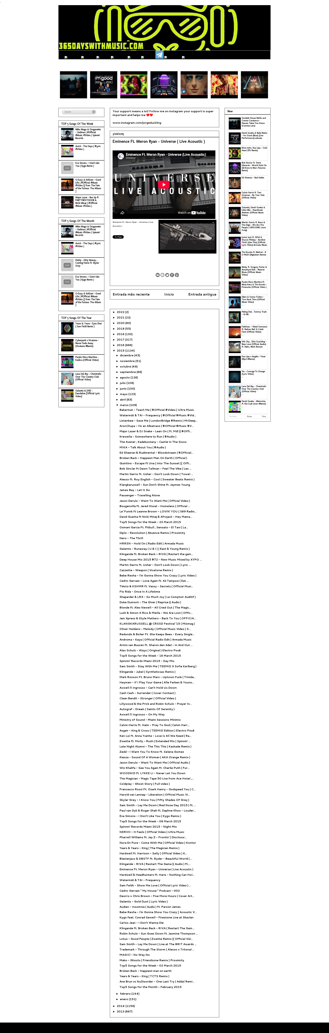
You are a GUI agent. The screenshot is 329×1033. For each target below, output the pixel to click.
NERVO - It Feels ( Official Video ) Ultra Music (151, 832)
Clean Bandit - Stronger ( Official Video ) (147, 698)
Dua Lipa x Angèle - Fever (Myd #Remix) (254, 357)
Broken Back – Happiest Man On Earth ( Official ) (153, 458)
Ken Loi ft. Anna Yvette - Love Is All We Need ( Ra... (155, 736)
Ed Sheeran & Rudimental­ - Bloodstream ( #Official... (156, 452)
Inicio (169, 294)
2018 (121, 334)
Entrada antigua (202, 294)
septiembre (128, 372)
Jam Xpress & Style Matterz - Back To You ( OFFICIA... (157, 618)
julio (123, 383)
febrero (125, 993)
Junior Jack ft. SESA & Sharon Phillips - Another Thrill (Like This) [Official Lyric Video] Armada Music (254, 241)
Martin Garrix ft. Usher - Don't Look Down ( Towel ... (156, 474)
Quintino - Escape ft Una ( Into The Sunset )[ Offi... (155, 463)
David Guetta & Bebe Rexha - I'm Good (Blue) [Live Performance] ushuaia (254, 135)
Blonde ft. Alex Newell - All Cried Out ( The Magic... (155, 607)
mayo (124, 394)
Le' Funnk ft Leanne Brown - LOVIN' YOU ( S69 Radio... (158, 511)
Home (249, 416)
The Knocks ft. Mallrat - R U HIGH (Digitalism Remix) (254, 253)
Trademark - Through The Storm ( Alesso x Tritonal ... (156, 949)
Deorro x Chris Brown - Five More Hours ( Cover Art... (156, 896)
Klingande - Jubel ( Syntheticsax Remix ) (147, 672)
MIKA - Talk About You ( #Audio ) (142, 447)
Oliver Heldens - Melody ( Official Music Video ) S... (155, 629)
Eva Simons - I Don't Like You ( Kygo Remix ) (150, 816)
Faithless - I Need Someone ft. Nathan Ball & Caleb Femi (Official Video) (254, 329)
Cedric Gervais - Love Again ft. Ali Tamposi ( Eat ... (154, 581)
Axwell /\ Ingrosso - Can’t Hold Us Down (148, 688)
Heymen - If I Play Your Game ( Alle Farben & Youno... (156, 682)
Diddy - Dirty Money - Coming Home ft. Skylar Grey (87, 263)
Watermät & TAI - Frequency (139, 880)
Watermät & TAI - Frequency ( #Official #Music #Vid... (157, 415)
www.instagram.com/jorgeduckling (137, 123)
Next (264, 416)
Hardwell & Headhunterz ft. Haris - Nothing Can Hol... (156, 875)
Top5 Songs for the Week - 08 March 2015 (150, 821)
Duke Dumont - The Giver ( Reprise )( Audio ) (150, 602)
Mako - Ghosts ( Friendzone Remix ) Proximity (151, 960)
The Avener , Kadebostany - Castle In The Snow (153, 442)
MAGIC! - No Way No (134, 955)
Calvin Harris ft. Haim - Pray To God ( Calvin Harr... (154, 725)
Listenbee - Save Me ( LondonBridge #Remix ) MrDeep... (158, 420)
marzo (124, 405)
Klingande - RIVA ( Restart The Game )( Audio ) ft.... (155, 864)
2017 (121, 339)
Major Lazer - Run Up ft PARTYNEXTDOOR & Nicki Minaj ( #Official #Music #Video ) (87, 201)
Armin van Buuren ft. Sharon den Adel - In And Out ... (156, 645)
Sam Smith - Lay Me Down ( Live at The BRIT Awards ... (158, 944)
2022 (121, 312)
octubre (126, 366)
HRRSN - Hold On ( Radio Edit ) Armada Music (151, 543)
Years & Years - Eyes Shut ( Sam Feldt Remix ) (88, 325)
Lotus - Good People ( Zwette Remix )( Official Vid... (156, 939)
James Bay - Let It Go (134, 490)
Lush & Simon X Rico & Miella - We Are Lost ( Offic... (156, 613)
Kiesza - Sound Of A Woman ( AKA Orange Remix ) (154, 757)
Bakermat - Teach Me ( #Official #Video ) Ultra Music (156, 410)
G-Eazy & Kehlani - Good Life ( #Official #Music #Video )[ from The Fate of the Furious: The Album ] (88, 185)
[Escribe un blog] (162, 275)
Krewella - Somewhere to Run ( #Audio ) (147, 436)
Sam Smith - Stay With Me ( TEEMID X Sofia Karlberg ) (157, 666)
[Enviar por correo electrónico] (158, 275)
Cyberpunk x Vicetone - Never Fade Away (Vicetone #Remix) (87, 343)
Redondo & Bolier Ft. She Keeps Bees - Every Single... (156, 634)
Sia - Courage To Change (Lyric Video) (253, 372)
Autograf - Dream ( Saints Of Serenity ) (147, 709)
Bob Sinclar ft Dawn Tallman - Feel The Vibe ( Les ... (155, 468)
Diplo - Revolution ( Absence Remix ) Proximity (152, 533)
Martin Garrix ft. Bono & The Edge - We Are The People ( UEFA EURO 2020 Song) (254, 226)
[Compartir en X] (167, 275)
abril (123, 399)
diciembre (127, 355)
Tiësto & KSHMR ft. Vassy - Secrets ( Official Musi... (156, 586)
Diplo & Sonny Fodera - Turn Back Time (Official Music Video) (253, 299)
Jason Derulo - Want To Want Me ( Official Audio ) (154, 762)
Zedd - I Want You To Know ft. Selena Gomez (151, 752)
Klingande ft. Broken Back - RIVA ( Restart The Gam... (156, 928)
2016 (121, 345)
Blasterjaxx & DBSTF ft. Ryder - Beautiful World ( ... (155, 858)
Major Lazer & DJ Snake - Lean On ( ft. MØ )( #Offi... (155, 431)
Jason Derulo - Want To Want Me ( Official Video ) (154, 501)
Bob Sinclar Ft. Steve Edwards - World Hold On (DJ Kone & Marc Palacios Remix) (254, 166)
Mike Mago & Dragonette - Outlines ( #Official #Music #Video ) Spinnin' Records (88, 133)
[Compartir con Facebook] (172, 275)
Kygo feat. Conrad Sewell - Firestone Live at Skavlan (156, 917)
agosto (125, 377)
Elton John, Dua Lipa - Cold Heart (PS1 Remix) (254, 149)
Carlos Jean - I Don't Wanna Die (141, 923)
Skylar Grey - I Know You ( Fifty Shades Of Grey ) (154, 800)
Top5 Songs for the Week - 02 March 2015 (150, 965)
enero (124, 999)
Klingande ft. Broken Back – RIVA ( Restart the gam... (156, 554)
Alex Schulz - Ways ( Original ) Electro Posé (150, 650)
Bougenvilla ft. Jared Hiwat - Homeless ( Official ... (154, 506)
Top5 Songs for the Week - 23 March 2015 (150, 522)
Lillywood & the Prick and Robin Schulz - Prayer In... (155, 704)
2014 (121, 1006)
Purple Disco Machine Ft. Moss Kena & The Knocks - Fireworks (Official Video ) (254, 284)
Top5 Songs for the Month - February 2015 (150, 987)
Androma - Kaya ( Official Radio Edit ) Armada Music (155, 639)
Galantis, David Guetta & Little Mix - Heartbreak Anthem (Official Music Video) (253, 211)
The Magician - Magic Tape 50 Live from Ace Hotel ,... (156, 778)
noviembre (127, 361)
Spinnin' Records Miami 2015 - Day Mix (146, 661)
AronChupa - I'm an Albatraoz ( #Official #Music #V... (156, 426)
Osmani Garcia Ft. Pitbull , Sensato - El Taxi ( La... (153, 527)
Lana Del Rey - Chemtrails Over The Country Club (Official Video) (88, 376)
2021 (121, 317)
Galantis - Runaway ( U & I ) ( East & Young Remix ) (154, 549)
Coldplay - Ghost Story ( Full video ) (144, 784)
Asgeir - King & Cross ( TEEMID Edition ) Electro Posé (156, 730)
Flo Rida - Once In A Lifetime (139, 591)
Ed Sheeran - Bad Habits (253, 177)
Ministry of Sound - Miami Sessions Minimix (150, 720)
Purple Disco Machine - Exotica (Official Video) (87, 358)
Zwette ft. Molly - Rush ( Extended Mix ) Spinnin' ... (155, 741)
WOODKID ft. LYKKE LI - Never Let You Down (152, 773)
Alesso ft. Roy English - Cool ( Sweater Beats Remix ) (156, 479)
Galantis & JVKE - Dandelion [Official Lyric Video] (87, 393)
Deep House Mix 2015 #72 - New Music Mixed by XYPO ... (160, 559)
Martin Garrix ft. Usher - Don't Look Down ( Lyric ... (155, 565)
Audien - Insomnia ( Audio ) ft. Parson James (150, 907)
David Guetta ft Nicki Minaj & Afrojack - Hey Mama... (155, 517)
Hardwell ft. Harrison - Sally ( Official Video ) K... (153, 853)
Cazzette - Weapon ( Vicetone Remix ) (146, 570)
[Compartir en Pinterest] (177, 275)
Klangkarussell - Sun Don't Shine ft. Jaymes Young (154, 485)
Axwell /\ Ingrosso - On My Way (142, 714)
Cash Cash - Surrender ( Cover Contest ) (147, 693)
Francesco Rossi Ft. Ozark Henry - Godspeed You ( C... (157, 789)
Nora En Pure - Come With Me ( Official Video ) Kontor (157, 843)
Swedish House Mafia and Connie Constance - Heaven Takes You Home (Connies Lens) (254, 122)
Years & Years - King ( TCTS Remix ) (144, 976)
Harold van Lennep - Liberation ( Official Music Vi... (154, 794)
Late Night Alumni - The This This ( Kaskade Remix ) (155, 746)
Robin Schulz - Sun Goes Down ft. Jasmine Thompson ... (158, 933)
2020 (121, 323)
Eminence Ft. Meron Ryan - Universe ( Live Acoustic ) (156, 869)
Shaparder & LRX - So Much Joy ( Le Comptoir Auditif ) (157, 597)
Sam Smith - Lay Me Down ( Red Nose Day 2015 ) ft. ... (157, 805)
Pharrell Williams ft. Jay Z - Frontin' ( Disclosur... (153, 837)
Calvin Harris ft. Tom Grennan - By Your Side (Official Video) (253, 195)
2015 (121, 350)
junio (123, 388)
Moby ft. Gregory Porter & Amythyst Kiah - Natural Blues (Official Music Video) (254, 271)
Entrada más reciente (131, 294)
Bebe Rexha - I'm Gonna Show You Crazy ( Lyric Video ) (157, 575)
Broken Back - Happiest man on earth (145, 971)
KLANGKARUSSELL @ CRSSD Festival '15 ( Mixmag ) (157, 623)
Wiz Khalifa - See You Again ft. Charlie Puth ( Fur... (154, 768)
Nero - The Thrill (131, 538)
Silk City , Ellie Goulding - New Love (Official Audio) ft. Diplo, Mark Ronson (254, 344)
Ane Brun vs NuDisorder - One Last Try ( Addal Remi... (156, 981)
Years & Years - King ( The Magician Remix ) (149, 848)
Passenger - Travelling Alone (139, 495)
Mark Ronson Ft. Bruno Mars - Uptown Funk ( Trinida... (157, 677)
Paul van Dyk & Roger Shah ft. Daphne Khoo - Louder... (157, 810)
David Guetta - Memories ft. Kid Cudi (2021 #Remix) (254, 402)
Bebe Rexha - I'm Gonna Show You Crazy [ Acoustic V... (158, 912)
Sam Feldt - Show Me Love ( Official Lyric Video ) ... (155, 885)
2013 (121, 1011)
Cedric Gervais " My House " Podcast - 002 (149, 891)
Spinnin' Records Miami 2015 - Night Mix (148, 826)
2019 (121, 328)
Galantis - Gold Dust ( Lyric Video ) (143, 901)
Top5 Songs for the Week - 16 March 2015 (150, 655)
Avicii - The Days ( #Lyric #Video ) (88, 148)
